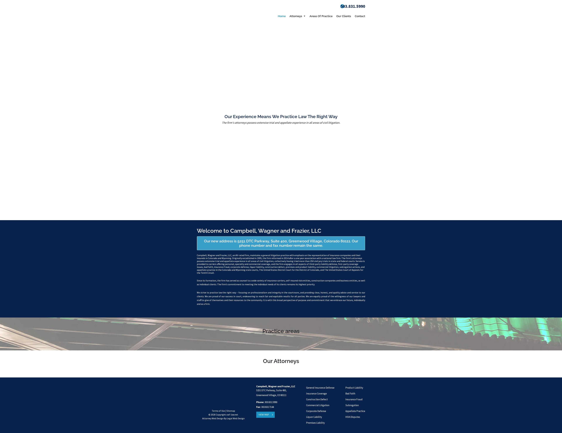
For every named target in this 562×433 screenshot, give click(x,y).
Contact (360, 16)
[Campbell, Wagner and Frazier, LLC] (219, 22)
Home (282, 16)
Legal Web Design (236, 418)
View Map (263, 415)
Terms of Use (218, 410)
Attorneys (295, 16)
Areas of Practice (321, 16)
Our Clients (343, 16)
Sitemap (231, 410)
